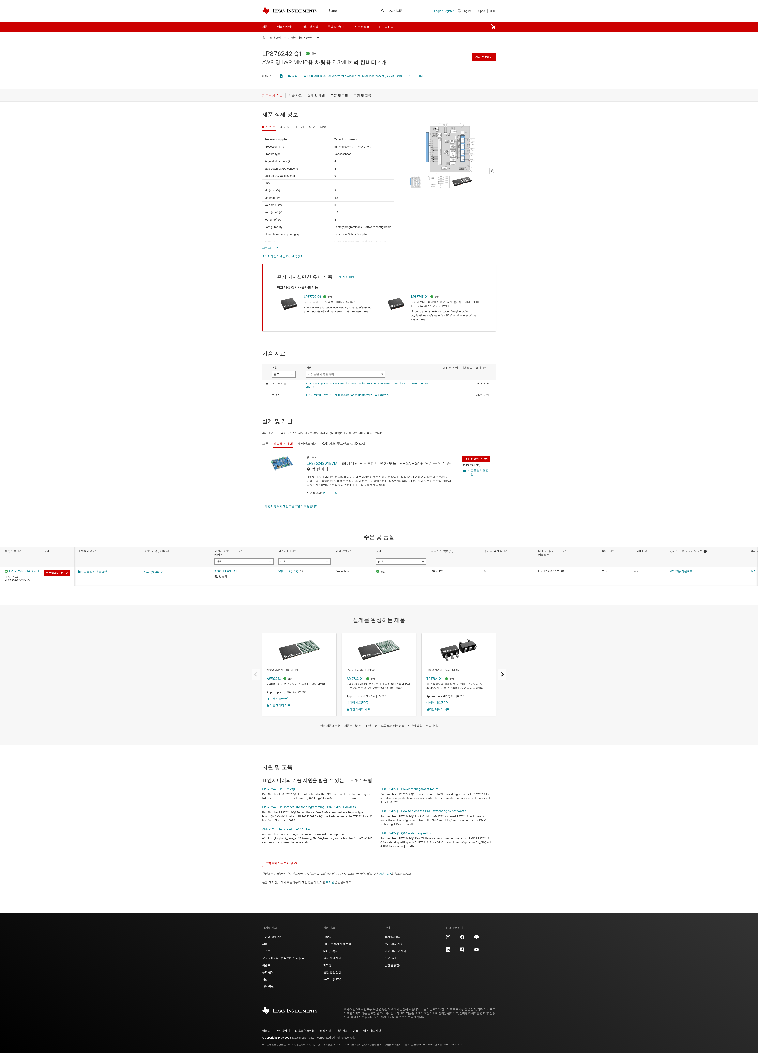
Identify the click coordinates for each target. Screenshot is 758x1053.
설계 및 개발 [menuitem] (310, 26)
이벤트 (266, 965)
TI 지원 (330, 882)
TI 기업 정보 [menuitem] (386, 26)
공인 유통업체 (393, 965)
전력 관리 (275, 37)
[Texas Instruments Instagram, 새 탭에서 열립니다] (448, 938)
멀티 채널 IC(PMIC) (303, 37)
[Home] (289, 10)
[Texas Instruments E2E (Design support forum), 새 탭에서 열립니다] (462, 951)
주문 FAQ (390, 958)
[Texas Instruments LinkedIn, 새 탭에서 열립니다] (448, 951)
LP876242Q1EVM (322, 463)
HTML (420, 76)
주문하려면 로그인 (476, 458)
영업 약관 (325, 1030)
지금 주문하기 (484, 56)
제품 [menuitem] (265, 26)
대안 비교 (349, 277)
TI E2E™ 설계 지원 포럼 (337, 943)
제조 (265, 979)
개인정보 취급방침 (303, 1030)
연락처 (327, 936)
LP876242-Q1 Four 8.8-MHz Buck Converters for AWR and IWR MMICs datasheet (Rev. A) (339, 76)
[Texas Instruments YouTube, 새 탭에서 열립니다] (476, 951)
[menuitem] (493, 27)
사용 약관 (385, 873)
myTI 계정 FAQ (332, 979)
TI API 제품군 (393, 936)
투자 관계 (268, 972)
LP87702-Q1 (312, 297)
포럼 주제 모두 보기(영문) (281, 863)
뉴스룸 (266, 951)
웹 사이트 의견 (372, 1030)
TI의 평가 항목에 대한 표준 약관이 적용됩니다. (290, 506)
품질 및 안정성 (332, 972)
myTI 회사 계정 (394, 943)
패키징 (327, 965)
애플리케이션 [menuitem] (285, 26)
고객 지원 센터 (332, 958)
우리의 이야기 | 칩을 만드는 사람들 (283, 958)
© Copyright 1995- (276, 1037)
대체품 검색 (330, 951)
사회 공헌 (268, 986)
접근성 (266, 1030)
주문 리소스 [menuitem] (362, 26)
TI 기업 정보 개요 (272, 936)
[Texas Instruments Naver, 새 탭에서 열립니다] (476, 938)
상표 (355, 1030)
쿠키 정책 (281, 1030)
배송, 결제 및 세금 (395, 951)
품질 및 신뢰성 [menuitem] (336, 26)
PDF (410, 76)
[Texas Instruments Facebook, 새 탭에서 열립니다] (462, 938)
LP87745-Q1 (420, 297)
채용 (265, 943)
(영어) (401, 76)
